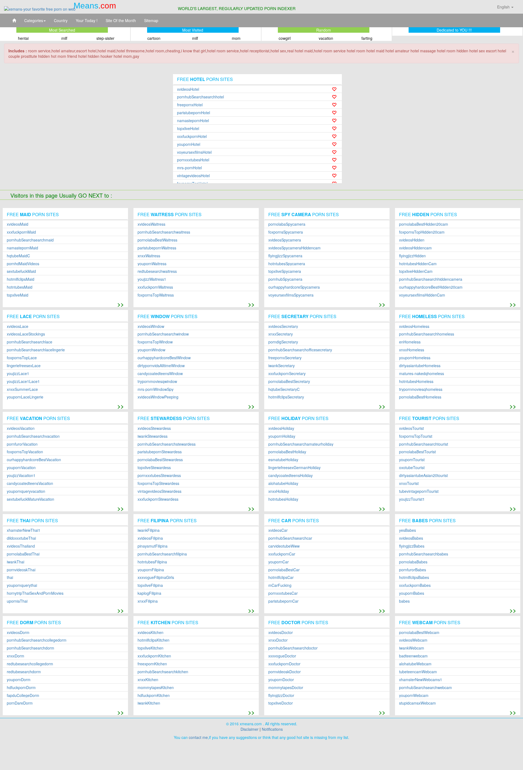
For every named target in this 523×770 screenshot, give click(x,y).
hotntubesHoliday (283, 499)
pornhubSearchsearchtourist (423, 444)
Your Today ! (87, 20)
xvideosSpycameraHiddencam (294, 248)
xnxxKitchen (148, 679)
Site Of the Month (121, 20)
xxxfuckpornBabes (415, 585)
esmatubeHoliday (283, 459)
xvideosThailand (21, 546)
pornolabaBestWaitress (157, 240)
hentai (23, 38)
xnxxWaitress (149, 255)
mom (236, 38)
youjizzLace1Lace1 (23, 381)
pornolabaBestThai (23, 554)
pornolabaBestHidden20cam (423, 224)
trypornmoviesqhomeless (420, 389)
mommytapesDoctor (285, 687)
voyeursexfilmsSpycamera (291, 295)
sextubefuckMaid (21, 271)
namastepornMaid (22, 248)
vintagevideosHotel (193, 175)
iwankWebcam (411, 648)
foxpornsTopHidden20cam (422, 232)
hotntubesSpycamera (286, 263)
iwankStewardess (153, 436)
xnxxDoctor (278, 640)
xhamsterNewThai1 (23, 530)
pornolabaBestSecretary (289, 381)
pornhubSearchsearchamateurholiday (300, 444)
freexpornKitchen (152, 664)
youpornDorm (19, 679)
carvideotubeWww (284, 546)
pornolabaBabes (413, 562)
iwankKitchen (149, 703)
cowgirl (285, 38)
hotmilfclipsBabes (414, 577)
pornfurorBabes (412, 569)
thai (10, 577)
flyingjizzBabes (411, 546)
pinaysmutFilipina (153, 546)
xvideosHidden (411, 240)
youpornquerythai (22, 585)
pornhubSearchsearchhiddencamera (430, 279)
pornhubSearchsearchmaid (30, 240)
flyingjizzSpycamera (285, 255)
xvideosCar (278, 530)
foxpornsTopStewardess (158, 483)
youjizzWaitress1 (152, 279)
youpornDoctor (281, 679)
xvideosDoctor (280, 632)
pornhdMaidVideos (23, 263)
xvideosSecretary (283, 326)
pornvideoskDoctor (284, 671)
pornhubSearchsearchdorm (30, 648)
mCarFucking (279, 585)
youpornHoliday (281, 436)
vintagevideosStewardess (159, 491)
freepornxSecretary (285, 357)
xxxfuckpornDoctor (284, 664)
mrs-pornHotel (189, 167)
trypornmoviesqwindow (157, 381)
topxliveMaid (17, 295)
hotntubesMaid (19, 287)
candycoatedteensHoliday (290, 475)
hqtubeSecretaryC (284, 389)
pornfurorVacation (22, 444)
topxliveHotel (188, 128)
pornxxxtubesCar (283, 593)
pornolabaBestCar (284, 569)
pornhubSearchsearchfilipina (162, 554)
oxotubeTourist (412, 467)
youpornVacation (21, 467)
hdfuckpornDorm (21, 687)
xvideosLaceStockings (26, 334)
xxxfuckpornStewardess (158, 499)
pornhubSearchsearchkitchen (163, 671)
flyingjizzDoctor (281, 695)
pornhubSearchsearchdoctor (293, 648)
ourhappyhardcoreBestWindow (164, 357)
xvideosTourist (411, 428)
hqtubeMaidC (18, 255)
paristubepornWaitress (157, 248)
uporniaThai (17, 601)
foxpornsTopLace (22, 357)
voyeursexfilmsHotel (194, 152)
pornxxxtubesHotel (193, 160)
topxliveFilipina (150, 585)
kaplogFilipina (149, 593)
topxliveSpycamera (284, 271)
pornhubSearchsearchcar (290, 538)
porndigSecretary (283, 342)
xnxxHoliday (278, 491)
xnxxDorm (15, 656)
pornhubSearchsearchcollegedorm (36, 640)
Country (61, 20)
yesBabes (407, 530)
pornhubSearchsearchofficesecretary (300, 350)
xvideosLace (17, 326)
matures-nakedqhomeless (421, 373)
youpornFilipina (151, 569)
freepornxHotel (190, 104)
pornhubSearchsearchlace (29, 342)
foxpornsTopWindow (155, 342)
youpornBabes (411, 593)
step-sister (105, 38)
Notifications (272, 729)
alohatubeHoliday (283, 483)
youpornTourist (412, 459)
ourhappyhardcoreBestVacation (34, 459)
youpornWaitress (152, 263)
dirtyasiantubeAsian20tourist (423, 475)
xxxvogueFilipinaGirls (156, 577)
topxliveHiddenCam (416, 271)
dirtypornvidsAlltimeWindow (161, 365)
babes (404, 601)
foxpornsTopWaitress (156, 295)
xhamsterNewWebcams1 (420, 679)
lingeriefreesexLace (24, 365)
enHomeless (410, 342)
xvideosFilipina (150, 538)
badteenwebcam (413, 656)
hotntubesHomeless (416, 381)
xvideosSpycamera (284, 240)
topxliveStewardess (154, 467)
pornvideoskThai (21, 569)
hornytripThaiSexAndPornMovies (35, 593)
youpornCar (278, 562)
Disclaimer (250, 729)
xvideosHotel (188, 89)
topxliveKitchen (150, 648)
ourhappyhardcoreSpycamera (294, 287)
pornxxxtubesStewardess (159, 475)
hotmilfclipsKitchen (153, 640)
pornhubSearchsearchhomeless (426, 334)
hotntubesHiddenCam (418, 263)
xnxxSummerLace (22, 389)
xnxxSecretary (280, 334)
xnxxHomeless (411, 350)
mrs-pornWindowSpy (156, 389)
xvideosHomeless (414, 326)
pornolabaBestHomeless (420, 397)
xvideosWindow (151, 326)
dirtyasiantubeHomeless (419, 365)
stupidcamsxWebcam (417, 703)
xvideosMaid (17, 224)
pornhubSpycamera (285, 279)
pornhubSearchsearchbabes (423, 554)
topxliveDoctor (280, 703)
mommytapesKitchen (156, 687)
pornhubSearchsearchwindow (163, 334)
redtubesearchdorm (24, 671)
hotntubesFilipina (152, 562)
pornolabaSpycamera (286, 224)
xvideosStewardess (154, 428)
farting (366, 38)
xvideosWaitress (151, 224)
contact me (198, 737)
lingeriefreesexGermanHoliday (294, 467)
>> (120, 304)
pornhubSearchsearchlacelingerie (36, 350)
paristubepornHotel (193, 112)
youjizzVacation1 (21, 475)
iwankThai (15, 562)
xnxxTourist (409, 483)
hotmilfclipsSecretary (286, 397)
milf (64, 38)
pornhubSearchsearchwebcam (425, 687)
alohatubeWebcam (415, 664)
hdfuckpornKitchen (154, 695)
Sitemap (151, 20)
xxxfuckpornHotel (192, 136)
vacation (326, 38)
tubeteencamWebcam (418, 671)
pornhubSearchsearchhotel (200, 97)
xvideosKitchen (150, 632)
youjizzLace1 (18, 373)
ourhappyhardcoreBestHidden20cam (431, 287)
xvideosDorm (18, 632)
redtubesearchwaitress (157, 271)
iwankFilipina (149, 530)
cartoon (153, 38)
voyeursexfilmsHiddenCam (422, 295)
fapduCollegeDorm (23, 695)
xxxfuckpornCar (281, 554)
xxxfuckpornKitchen (154, 656)
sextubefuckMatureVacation (30, 499)
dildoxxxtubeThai (21, 538)
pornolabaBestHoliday (287, 451)
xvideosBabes (411, 538)
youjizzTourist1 (412, 499)
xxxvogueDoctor (282, 656)
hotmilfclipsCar (281, 577)
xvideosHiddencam (415, 248)
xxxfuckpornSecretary (287, 373)
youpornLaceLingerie (25, 397)
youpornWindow (151, 350)
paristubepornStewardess (160, 451)
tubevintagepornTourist (419, 491)
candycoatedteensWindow (160, 373)
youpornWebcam (413, 695)
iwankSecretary (281, 365)
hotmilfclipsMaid (20, 279)
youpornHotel (188, 144)
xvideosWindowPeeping (158, 397)
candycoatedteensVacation (30, 483)
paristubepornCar (283, 601)
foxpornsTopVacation (25, 451)
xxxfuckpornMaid (21, 232)
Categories (33, 20)
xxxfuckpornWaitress (155, 287)
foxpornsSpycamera (285, 232)
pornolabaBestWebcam (419, 632)
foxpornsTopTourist (415, 436)
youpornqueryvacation (26, 491)
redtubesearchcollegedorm (30, 664)
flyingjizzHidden (412, 255)
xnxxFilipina (148, 601)
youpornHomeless (414, 357)
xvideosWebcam (413, 640)
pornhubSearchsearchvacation (33, 436)
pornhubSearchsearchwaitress (164, 232)
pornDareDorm (20, 703)
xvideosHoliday (281, 428)
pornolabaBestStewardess (160, 459)
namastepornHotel (193, 120)
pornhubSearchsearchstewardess (167, 444)
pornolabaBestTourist (417, 451)
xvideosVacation (21, 428)
